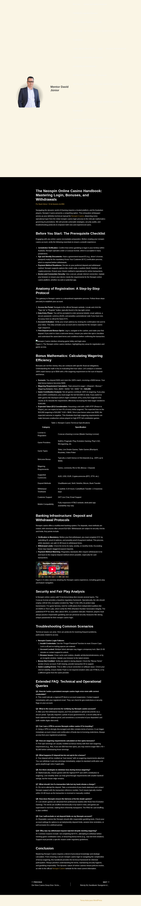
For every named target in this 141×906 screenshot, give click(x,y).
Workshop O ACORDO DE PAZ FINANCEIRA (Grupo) (94, 128)
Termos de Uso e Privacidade (84, 119)
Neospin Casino (77, 216)
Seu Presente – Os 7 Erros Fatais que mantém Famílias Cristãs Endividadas (97, 88)
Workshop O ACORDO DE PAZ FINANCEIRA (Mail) (93, 137)
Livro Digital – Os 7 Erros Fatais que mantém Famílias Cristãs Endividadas (97, 35)
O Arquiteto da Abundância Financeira (88, 57)
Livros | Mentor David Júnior (84, 49)
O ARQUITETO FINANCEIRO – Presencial (90, 75)
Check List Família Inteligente (95, 4)
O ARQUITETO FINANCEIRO (84, 66)
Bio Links (76, 4)
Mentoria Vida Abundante (116, 49)
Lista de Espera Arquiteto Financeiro (87, 22)
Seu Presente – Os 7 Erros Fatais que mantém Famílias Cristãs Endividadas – (97, 106)
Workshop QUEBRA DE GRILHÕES (87, 146)
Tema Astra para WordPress (91, 900)
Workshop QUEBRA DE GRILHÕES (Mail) (89, 164)
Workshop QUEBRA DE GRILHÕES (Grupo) (90, 155)
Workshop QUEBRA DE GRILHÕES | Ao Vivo (91, 173)
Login (100, 49)
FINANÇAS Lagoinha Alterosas (85, 13)
